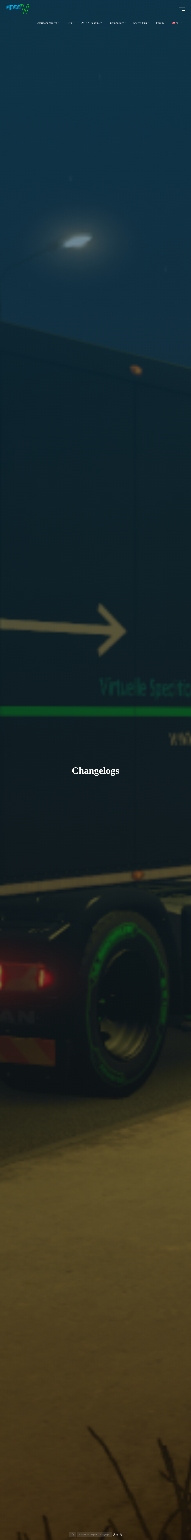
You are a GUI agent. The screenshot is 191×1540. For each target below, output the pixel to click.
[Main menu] (182, 9)
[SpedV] (17, 8)
